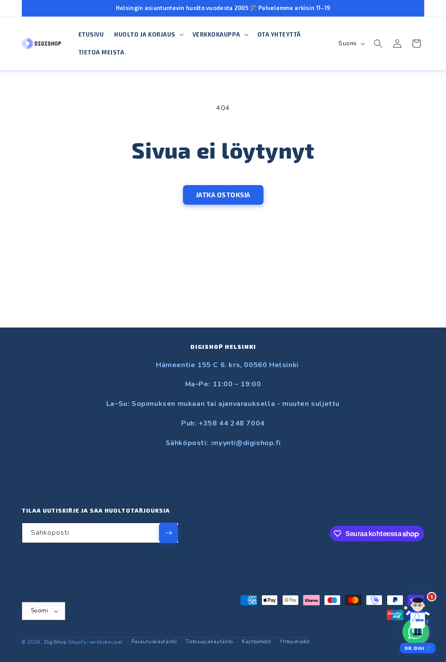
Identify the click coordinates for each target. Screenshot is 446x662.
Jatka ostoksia (223, 195)
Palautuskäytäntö (154, 641)
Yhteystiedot (295, 641)
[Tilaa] (168, 533)
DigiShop (55, 642)
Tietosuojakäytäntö (209, 641)
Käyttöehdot (256, 641)
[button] (148, 35)
